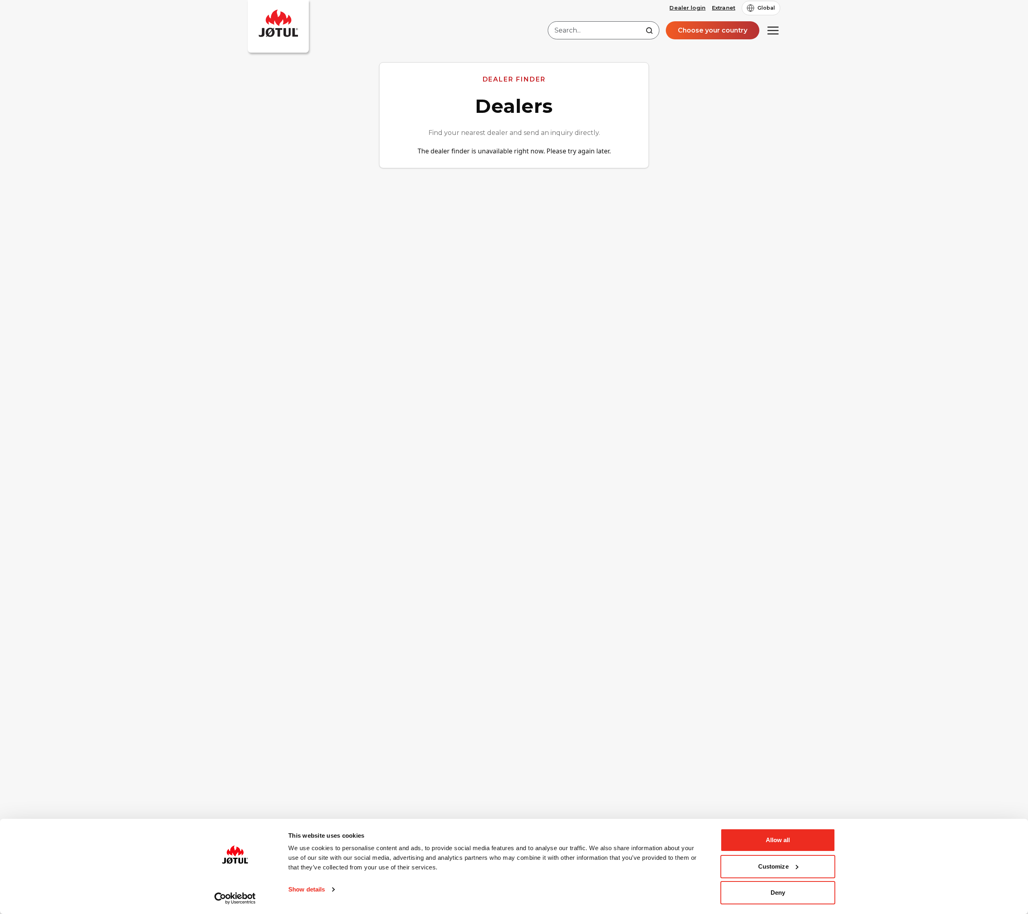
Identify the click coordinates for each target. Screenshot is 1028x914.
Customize (773, 866)
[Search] (649, 30)
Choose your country (712, 30)
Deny (778, 892)
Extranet (723, 7)
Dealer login (687, 7)
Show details (306, 889)
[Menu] (773, 30)
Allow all (778, 839)
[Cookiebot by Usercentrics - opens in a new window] (235, 898)
